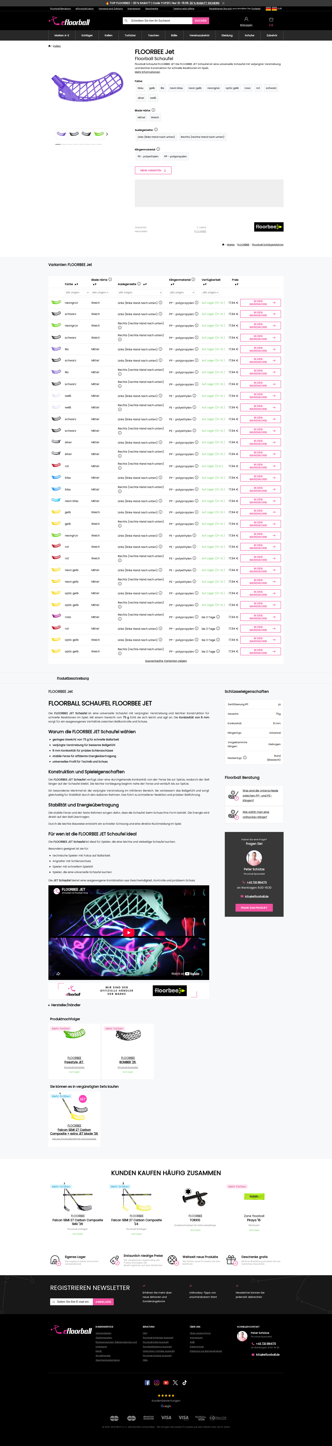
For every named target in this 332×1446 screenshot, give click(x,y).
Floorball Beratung (60, 8)
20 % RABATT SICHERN (204, 3)
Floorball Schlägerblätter (268, 244)
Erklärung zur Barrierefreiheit (206, 1351)
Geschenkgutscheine (108, 1360)
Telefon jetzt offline (183, 8)
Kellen (57, 46)
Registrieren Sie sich (220, 8)
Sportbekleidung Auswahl (157, 1346)
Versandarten (103, 1333)
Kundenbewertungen (166, 1401)
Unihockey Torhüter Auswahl (159, 1351)
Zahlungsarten (104, 1337)
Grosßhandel (103, 1355)
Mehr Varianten (150, 170)
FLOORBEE (200, 231)
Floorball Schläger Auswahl (158, 1337)
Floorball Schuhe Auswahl (157, 1355)
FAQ (145, 1333)
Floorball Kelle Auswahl (156, 1342)
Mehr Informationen (147, 72)
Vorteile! (256, 8)
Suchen (201, 20)
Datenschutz (197, 1346)
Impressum (134, 8)
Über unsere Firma (200, 1333)
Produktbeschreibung (73, 678)
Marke (231, 244)
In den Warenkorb (258, 303)
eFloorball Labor (85, 8)
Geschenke (151, 8)
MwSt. (99, 1351)
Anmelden (103, 1301)
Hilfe (145, 1360)
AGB (192, 1342)
